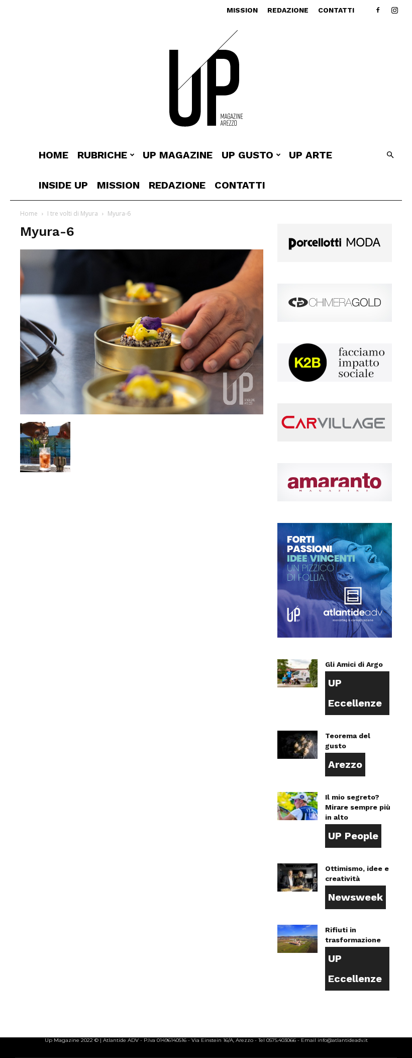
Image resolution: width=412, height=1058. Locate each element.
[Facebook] (377, 10)
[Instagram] (394, 10)
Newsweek (355, 897)
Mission (242, 10)
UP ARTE (310, 155)
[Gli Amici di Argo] (297, 673)
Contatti (336, 10)
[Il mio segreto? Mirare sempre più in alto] (297, 806)
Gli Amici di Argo (354, 664)
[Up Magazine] (206, 80)
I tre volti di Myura (72, 213)
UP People (353, 836)
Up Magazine (178, 155)
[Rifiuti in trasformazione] (297, 939)
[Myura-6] (141, 411)
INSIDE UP (63, 185)
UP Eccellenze (355, 693)
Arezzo (345, 764)
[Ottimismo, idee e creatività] (297, 877)
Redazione (287, 10)
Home (53, 155)
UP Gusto (247, 155)
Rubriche (102, 155)
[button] (390, 155)
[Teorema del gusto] (297, 745)
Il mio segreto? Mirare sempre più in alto (357, 807)
